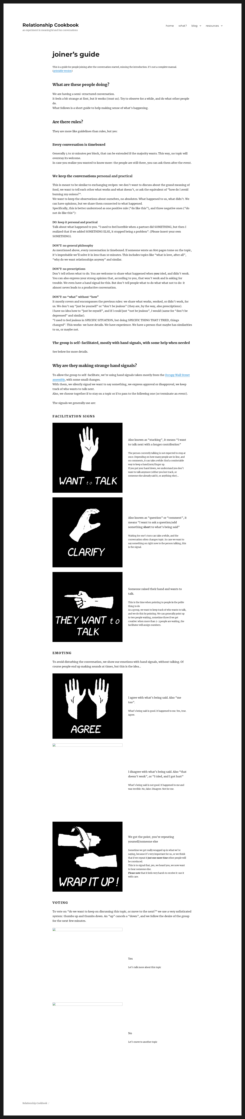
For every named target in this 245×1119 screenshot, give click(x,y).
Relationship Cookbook (50, 25)
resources (212, 25)
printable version (63, 70)
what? (182, 25)
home (170, 25)
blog (195, 25)
